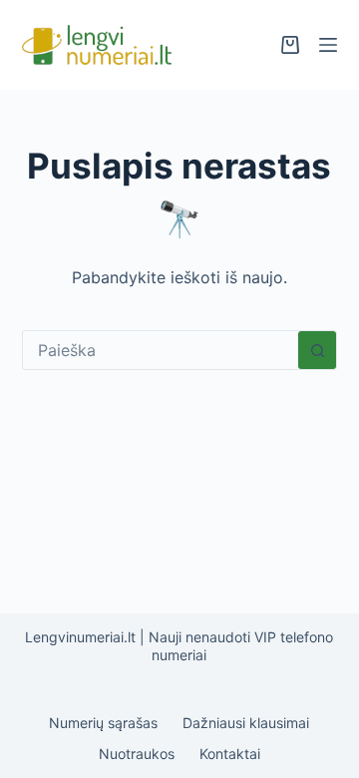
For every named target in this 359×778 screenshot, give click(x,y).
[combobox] (161, 350)
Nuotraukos (137, 753)
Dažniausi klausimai (245, 722)
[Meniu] (328, 45)
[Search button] (317, 350)
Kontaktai (229, 753)
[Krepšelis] (290, 45)
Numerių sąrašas (103, 722)
